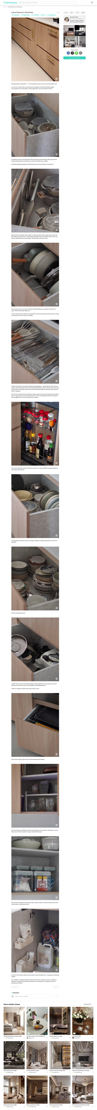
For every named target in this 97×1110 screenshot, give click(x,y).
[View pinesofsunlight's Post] (68, 30)
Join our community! (74, 58)
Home (5, 7)
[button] (47, 2)
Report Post (56, 987)
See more (82, 45)
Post (57, 996)
